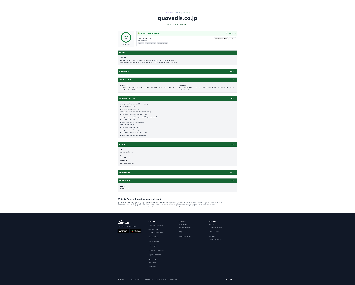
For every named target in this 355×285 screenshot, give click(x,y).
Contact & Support (215, 239)
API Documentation (185, 227)
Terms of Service (136, 279)
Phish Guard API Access (156, 225)
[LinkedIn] (227, 279)
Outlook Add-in (153, 237)
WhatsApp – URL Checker (156, 250)
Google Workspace (154, 241)
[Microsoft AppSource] (231, 279)
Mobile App (152, 246)
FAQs (180, 232)
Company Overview (216, 227)
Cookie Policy (173, 279)
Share (233, 39)
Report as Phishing (222, 39)
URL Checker (153, 262)
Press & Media (214, 232)
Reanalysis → (232, 33)
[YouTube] (222, 279)
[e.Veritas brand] (129, 222)
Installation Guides (185, 236)
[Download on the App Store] (123, 231)
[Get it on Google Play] (135, 231)
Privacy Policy (149, 279)
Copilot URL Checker (155, 255)
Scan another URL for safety (178, 24)
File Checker (152, 266)
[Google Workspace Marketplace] (235, 279)
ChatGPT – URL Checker (156, 232)
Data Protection (161, 279)
